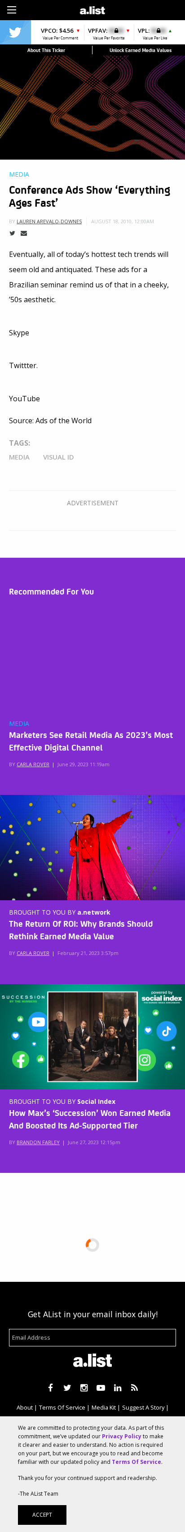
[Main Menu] (11, 9)
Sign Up (134, 9)
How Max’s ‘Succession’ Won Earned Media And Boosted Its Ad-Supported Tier (90, 1118)
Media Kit (104, 1407)
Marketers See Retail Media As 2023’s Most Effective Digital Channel (91, 740)
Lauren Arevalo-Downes (49, 221)
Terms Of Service (62, 1407)
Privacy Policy (121, 1436)
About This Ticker (46, 50)
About (25, 1407)
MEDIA (19, 723)
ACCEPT (42, 1515)
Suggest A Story (143, 1407)
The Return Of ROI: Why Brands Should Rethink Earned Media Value (81, 929)
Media (19, 174)
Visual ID (58, 456)
